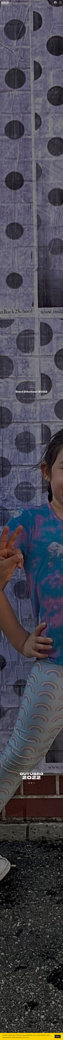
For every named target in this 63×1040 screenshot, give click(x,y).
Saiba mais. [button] (26, 1037)
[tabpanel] (31, 776)
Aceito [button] (58, 1036)
